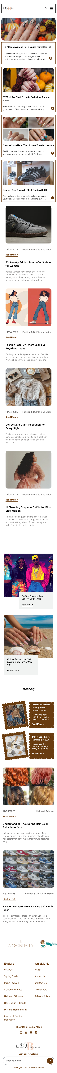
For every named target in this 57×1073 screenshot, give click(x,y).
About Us (40, 976)
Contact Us (41, 982)
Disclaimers (41, 989)
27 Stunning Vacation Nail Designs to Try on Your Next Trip (19, 662)
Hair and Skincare (45, 811)
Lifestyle (8, 969)
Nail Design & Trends (15, 1003)
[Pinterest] (35, 1032)
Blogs (38, 969)
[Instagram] (26, 1032)
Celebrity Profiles (13, 989)
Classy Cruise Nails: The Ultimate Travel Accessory (28, 145)
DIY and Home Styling (15, 1009)
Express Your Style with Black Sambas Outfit (25, 190)
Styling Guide (11, 976)
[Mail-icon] (30, 1032)
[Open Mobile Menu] (51, 8)
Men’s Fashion (11, 982)
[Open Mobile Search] (46, 8)
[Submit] (50, 1061)
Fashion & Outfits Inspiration (36, 249)
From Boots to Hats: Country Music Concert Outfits (41, 707)
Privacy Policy (42, 996)
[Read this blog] (50, 58)
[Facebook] (21, 1032)
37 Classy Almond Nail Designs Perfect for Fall (28, 47)
